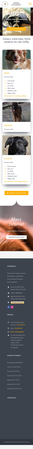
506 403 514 (21, 325)
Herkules (8, 125)
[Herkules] (16, 103)
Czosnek (8, 158)
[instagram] (12, 307)
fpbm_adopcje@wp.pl (17, 332)
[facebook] (8, 307)
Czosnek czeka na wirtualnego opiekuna (16, 181)
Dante (6, 73)
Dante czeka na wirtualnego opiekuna (15, 96)
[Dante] (16, 51)
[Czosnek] (16, 137)
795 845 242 (18, 328)
